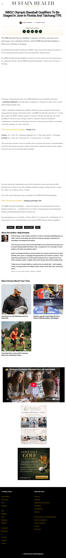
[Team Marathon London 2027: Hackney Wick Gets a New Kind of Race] (16, 336)
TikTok (3, 543)
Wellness (4, 514)
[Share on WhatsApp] (36, 31)
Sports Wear (5, 496)
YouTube (4, 537)
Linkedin (4, 540)
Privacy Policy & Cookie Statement (45, 517)
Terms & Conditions (40, 520)
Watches (4, 523)
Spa (2, 511)
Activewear (4, 500)
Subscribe (37, 529)
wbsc (37, 227)
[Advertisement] (32, 81)
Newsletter (37, 506)
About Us (37, 496)
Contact (36, 526)
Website (33, 271)
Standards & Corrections (42, 503)
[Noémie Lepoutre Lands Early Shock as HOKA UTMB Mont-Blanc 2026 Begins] (48, 299)
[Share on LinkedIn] (32, 31)
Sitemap (36, 512)
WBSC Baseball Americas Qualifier (13, 129)
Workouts (4, 520)
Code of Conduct (39, 523)
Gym (2, 517)
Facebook (4, 528)
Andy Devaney (27, 22)
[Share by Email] (40, 31)
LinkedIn (38, 271)
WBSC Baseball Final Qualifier (11, 201)
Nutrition (4, 506)
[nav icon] (2, 4)
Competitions (38, 509)
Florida (19, 227)
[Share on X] (28, 31)
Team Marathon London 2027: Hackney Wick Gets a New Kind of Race (14, 354)
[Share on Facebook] (24, 31)
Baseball (10, 227)
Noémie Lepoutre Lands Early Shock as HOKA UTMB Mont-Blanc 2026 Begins (46, 317)
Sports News (29, 227)
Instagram (4, 531)
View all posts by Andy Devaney (20, 271)
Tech (2, 503)
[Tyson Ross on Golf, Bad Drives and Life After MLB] (16, 299)
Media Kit (37, 500)
